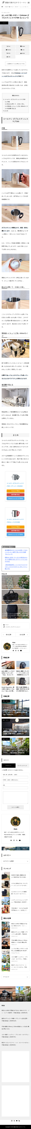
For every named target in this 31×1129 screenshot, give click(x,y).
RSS (3, 1005)
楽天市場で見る (15, 494)
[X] (18, 650)
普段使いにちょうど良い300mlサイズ (16, 106)
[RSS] (19, 1121)
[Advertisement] (15, 1066)
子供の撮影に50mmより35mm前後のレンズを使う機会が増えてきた (15, 1027)
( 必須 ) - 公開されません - (11, 779)
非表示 (17, 95)
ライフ (4, 22)
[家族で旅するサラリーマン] (14, 2)
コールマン (7, 627)
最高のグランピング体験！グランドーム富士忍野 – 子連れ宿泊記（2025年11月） (15, 1019)
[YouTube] (21, 650)
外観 (7, 101)
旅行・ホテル (6, 700)
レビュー (18, 627)
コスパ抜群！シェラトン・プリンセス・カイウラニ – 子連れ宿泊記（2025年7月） (15, 1036)
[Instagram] (16, 650)
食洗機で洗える (10, 108)
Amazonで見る (15, 490)
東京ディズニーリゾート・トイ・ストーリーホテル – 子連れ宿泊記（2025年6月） (15, 1044)
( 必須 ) (10, 774)
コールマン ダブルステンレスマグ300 (14, 99)
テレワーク (13, 627)
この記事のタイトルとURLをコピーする (15, 63)
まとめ (5, 110)
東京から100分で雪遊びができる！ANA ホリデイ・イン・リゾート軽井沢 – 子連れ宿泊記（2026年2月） (15, 1011)
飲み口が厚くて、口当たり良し (15, 104)
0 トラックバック (22, 765)
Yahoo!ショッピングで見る (15, 498)
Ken (15, 829)
